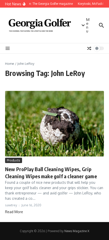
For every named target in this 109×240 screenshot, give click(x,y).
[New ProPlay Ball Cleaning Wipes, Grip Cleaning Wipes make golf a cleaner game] (54, 123)
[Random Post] (89, 48)
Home (9, 64)
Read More (14, 212)
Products (13, 160)
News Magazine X (76, 231)
